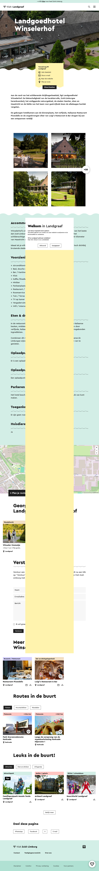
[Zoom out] (96, 450)
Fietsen (7, 707)
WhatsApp (19, 831)
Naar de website (47, 78)
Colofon (28, 866)
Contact (17, 853)
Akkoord (43, 245)
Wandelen (35, 707)
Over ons (48, 853)
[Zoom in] (96, 447)
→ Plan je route (18, 493)
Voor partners (68, 866)
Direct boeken (49, 87)
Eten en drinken (23, 767)
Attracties (8, 767)
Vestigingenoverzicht (32, 853)
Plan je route (45, 82)
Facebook (33, 831)
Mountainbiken (21, 707)
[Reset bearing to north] (96, 453)
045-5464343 (46, 72)
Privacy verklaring (42, 866)
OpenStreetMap (87, 492)
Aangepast (56, 245)
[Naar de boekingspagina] (26, 685)
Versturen (18, 631)
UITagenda (38, 767)
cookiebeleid (45, 239)
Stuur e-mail (45, 75)
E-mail (55, 831)
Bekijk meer (49, 812)
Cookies (56, 866)
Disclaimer (17, 866)
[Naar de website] (30, 685)
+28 (86, 169)
